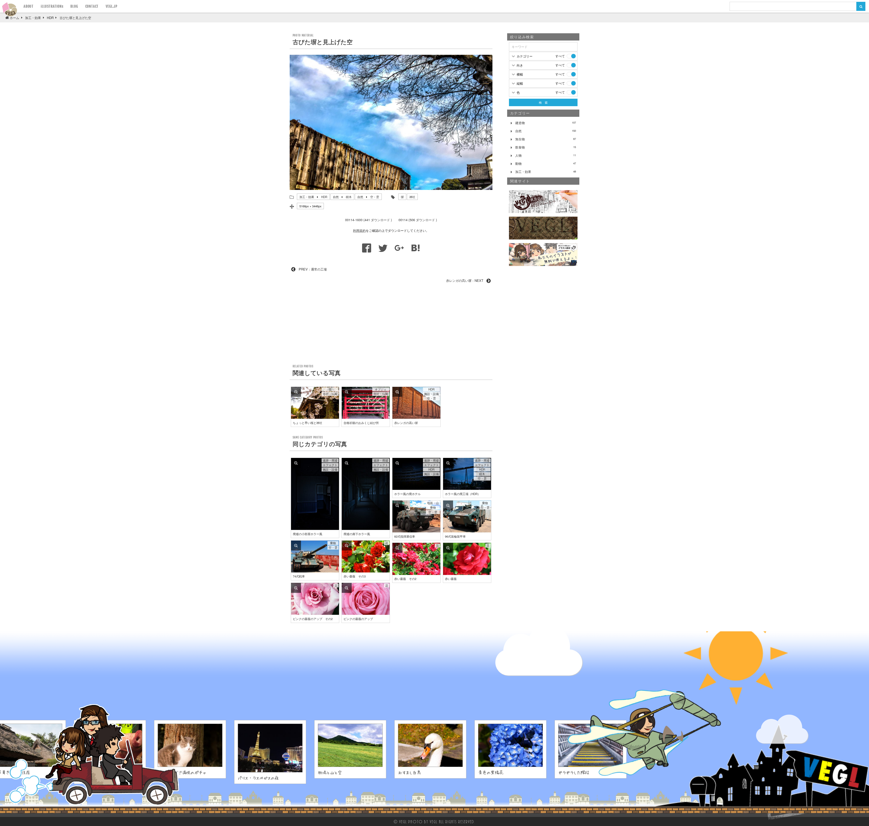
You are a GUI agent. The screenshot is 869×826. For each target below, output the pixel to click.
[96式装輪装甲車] (448, 505)
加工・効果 (306, 197)
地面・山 (433, 503)
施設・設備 (431, 394)
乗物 (433, 507)
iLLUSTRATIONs (52, 6)
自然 (336, 197)
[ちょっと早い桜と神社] (296, 392)
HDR (324, 197)
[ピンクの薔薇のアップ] (347, 588)
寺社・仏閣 (330, 394)
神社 (412, 197)
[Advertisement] (391, 325)
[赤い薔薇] (448, 548)
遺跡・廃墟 (330, 460)
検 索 (543, 102)
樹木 (349, 197)
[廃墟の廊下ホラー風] (347, 463)
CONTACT (92, 6)
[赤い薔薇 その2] (397, 548)
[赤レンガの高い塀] (397, 392)
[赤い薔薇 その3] (347, 546)
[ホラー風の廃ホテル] (397, 463)
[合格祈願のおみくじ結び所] (347, 392)
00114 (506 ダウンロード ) (418, 219)
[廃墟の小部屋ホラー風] (296, 463)
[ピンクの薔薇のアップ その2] (296, 588)
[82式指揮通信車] (397, 505)
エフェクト (330, 465)
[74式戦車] (296, 546)
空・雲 (374, 197)
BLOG (74, 6)
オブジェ (381, 389)
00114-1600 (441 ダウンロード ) (368, 219)
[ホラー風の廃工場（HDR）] (448, 463)
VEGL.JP (111, 6)
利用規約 (359, 230)
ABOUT (28, 6)
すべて (560, 55)
